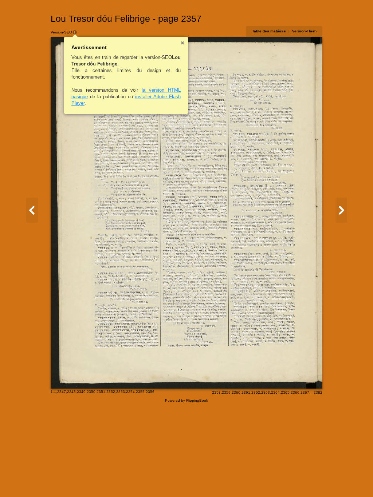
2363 (265, 392)
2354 (130, 392)
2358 (216, 392)
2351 (101, 392)
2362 (255, 392)
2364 (275, 392)
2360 (236, 392)
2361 (246, 392)
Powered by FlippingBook (186, 400)
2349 (81, 392)
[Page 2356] (32, 210)
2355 (140, 392)
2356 (150, 392)
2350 (91, 392)
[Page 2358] (341, 210)
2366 (295, 392)
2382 (318, 392)
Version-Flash (304, 31)
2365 (285, 392)
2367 (305, 392)
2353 (120, 392)
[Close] (182, 42)
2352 (110, 392)
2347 (61, 392)
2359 (226, 392)
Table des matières (269, 31)
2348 (71, 392)
